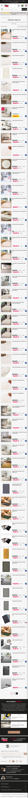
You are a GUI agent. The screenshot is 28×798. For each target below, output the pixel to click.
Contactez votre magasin (11, 772)
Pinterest (17, 761)
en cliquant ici (16, 778)
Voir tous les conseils (14, 732)
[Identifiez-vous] (19, 5)
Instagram (20, 761)
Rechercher (24, 9)
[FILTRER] (27, 399)
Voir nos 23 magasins (14, 2)
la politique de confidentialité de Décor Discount (14, 757)
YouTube (13, 761)
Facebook (9, 761)
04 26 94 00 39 (15, 768)
